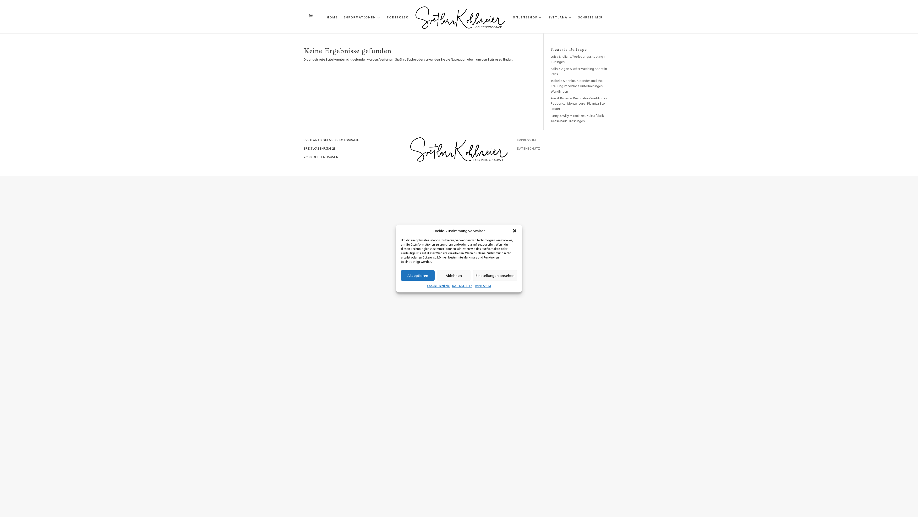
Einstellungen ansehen (494, 275)
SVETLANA (557, 17)
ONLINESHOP (525, 17)
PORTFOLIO (398, 17)
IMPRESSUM (483, 286)
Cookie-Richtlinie (438, 286)
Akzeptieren (417, 275)
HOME (332, 17)
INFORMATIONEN (360, 17)
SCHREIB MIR (590, 17)
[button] (514, 230)
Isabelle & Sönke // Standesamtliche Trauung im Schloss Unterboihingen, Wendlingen (577, 86)
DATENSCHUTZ (462, 286)
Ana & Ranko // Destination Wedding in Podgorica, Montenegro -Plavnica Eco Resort (579, 103)
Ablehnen (454, 275)
